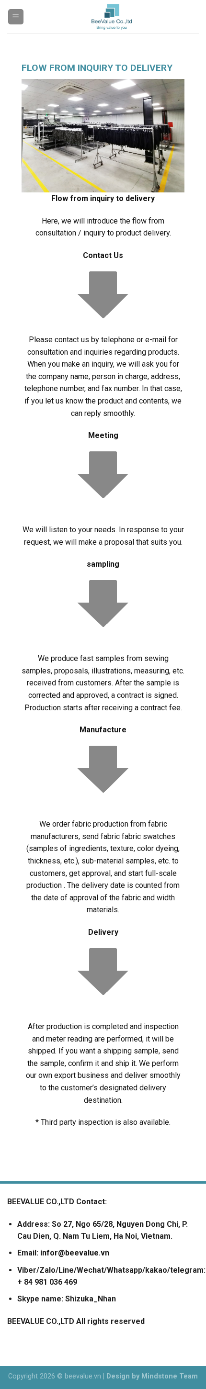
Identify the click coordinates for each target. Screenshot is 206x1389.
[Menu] (16, 17)
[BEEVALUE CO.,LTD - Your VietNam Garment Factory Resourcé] (112, 17)
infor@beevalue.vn (74, 1252)
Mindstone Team (169, 1376)
